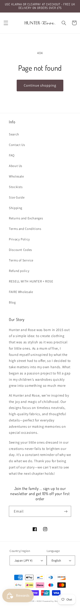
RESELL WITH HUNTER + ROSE (31, 281)
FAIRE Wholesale (21, 292)
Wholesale (16, 176)
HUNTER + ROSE (34, 601)
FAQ (12, 155)
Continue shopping (40, 85)
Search (14, 134)
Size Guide (16, 197)
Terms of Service (21, 260)
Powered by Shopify (52, 601)
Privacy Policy (19, 239)
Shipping (15, 208)
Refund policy (19, 271)
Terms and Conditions (25, 229)
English (56, 560)
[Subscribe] (66, 511)
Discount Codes (20, 250)
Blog (12, 302)
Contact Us (17, 145)
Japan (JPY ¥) (23, 560)
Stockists (16, 187)
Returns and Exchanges (26, 218)
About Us (15, 166)
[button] (6, 23)
